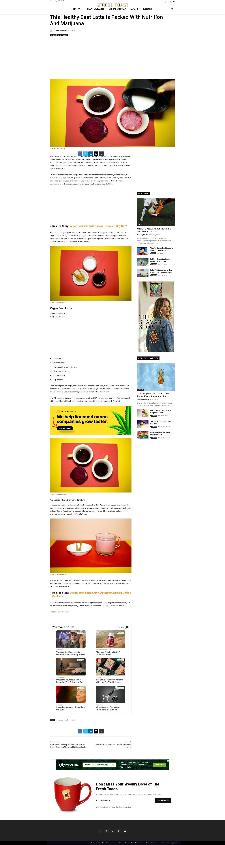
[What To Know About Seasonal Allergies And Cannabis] (142, 251)
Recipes (65, 35)
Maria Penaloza (62, 612)
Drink (59, 35)
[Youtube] (125, 831)
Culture (140, 225)
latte (73, 720)
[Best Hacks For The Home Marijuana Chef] (142, 435)
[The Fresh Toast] (112, 5)
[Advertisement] (112, 58)
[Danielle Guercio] (51, 30)
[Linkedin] (90, 153)
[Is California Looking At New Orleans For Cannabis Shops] (142, 273)
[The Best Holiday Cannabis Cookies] (142, 424)
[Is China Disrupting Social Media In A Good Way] (142, 262)
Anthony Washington (144, 235)
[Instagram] (106, 831)
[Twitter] (85, 153)
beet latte (60, 720)
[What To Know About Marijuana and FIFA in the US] (156, 212)
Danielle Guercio (61, 30)
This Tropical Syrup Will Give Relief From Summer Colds (153, 395)
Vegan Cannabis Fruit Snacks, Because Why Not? (98, 226)
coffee (67, 720)
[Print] (101, 153)
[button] (172, 9)
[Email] (96, 153)
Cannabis (53, 35)
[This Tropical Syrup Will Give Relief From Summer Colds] (156, 376)
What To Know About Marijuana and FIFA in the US (154, 230)
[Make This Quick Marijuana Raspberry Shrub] (142, 413)
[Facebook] (80, 153)
